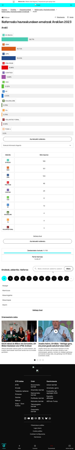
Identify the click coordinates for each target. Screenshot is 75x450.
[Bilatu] (53, 272)
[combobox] (50, 269)
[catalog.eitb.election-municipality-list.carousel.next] (71, 278)
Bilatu (68, 269)
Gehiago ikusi (37, 236)
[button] (73, 330)
